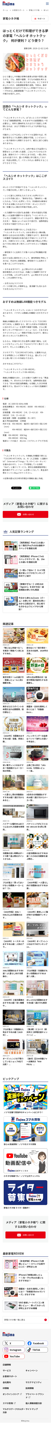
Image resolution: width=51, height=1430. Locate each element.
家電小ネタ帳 (34, 10)
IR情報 (6, 1388)
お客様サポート (18, 10)
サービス (7, 1370)
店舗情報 (7, 1364)
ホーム (5, 10)
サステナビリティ (34, 1382)
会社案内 (7, 1382)
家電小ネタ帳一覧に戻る (14, 1319)
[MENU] (47, 3)
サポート (41, 18)
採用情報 (30, 1388)
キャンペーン (32, 1370)
